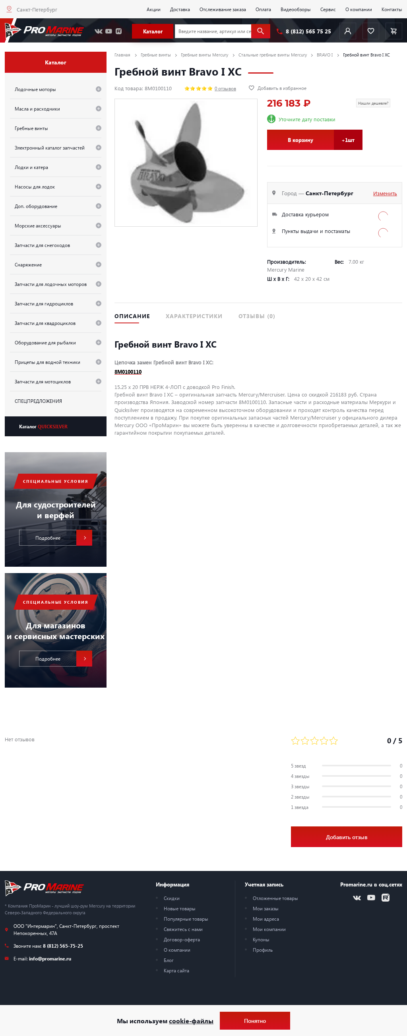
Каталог (43, 426)
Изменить (385, 193)
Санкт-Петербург (37, 9)
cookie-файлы (191, 1021)
